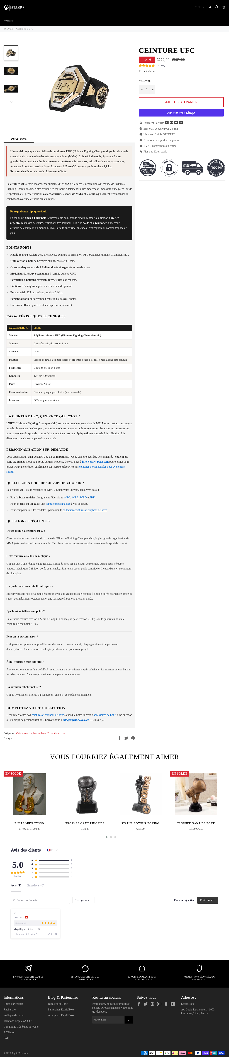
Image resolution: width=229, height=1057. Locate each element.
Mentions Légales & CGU (18, 1020)
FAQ (6, 1038)
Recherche (10, 1009)
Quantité (144, 81)
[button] (152, 66)
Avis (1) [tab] (16, 885)
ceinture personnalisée (58, 503)
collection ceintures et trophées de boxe (85, 509)
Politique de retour (14, 1015)
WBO (83, 497)
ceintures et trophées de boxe (47, 714)
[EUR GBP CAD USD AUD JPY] (199, 8)
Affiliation (9, 1032)
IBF (92, 497)
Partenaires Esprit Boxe (61, 1009)
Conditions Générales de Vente (21, 1026)
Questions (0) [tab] (35, 885)
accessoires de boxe (105, 714)
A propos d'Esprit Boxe (61, 1015)
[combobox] (83, 900)
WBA (75, 497)
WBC (67, 497)
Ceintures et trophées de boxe (31, 733)
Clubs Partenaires (13, 1003)
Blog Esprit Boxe (58, 1003)
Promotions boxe (56, 733)
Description (19, 138)
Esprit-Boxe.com (20, 1053)
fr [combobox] (52, 850)
